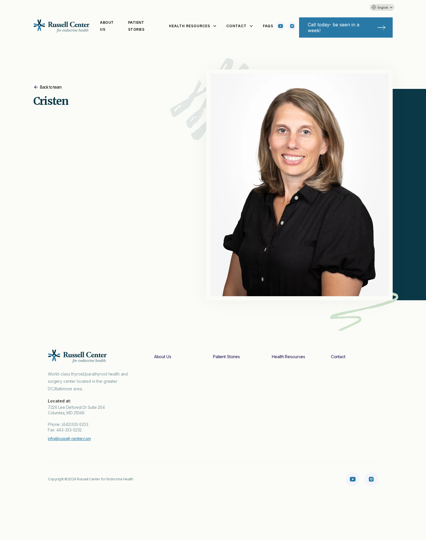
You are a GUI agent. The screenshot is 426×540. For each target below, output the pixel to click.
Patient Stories (136, 26)
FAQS (268, 26)
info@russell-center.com (69, 438)
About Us (107, 26)
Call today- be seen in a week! (333, 27)
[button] (382, 7)
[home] (62, 26)
